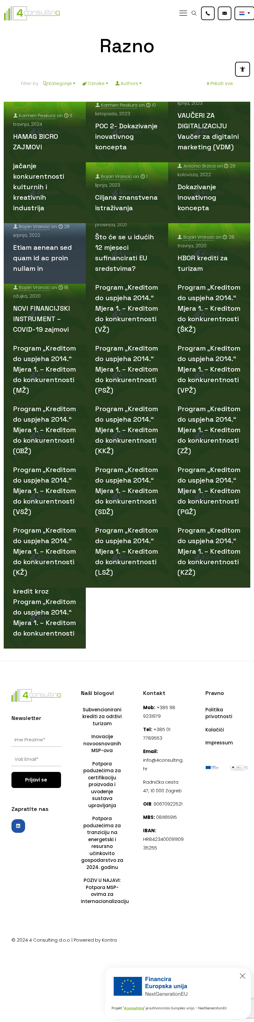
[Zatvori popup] (242, 976)
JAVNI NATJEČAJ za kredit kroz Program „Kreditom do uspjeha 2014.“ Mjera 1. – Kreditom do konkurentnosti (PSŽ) (126, 358)
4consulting (134, 1008)
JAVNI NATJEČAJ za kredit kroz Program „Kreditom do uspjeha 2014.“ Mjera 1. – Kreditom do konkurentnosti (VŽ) (126, 298)
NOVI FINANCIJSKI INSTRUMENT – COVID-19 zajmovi (41, 319)
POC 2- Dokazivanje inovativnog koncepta (126, 136)
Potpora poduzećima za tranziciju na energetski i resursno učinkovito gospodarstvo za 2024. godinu (102, 843)
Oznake (96, 83)
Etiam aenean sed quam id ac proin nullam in (42, 258)
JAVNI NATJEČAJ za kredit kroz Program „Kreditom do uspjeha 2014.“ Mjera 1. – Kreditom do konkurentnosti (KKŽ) (126, 419)
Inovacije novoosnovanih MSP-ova (102, 743)
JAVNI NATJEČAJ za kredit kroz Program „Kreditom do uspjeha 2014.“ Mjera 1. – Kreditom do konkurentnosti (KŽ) (44, 541)
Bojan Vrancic (116, 176)
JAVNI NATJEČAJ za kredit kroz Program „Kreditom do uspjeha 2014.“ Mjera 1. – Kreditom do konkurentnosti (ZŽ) (209, 419)
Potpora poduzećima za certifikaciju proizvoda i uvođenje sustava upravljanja (102, 784)
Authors (129, 83)
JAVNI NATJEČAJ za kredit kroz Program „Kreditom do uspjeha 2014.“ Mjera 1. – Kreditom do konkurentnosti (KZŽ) (209, 541)
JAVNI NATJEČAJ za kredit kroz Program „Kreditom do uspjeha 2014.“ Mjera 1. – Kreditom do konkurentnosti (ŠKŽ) (209, 298)
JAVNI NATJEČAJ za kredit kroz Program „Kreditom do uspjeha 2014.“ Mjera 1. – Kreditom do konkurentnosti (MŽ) (44, 358)
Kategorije (60, 83)
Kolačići (214, 729)
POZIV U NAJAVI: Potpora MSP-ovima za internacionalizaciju (102, 891)
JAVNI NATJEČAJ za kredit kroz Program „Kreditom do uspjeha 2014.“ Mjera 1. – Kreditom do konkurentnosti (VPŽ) (209, 358)
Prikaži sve (221, 83)
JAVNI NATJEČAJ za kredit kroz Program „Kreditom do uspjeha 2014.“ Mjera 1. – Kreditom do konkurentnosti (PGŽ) (209, 480)
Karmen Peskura (37, 115)
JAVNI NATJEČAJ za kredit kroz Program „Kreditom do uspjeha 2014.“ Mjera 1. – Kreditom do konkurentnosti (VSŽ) (44, 480)
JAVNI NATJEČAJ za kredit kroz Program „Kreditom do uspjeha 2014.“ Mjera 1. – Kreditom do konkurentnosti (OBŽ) (44, 419)
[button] (242, 69)
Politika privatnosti (218, 713)
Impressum (219, 742)
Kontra (109, 940)
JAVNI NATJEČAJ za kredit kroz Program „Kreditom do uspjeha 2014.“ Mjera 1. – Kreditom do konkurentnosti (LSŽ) (126, 541)
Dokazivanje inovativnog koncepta (196, 197)
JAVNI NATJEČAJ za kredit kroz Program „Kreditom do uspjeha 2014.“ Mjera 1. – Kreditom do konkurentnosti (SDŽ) (126, 480)
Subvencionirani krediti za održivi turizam (102, 716)
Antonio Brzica (199, 166)
